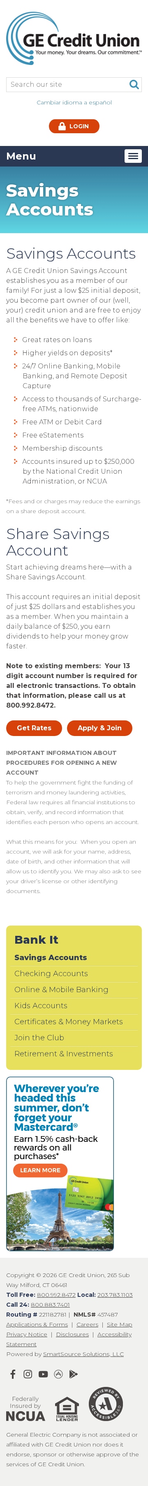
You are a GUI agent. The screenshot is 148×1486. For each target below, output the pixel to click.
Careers (87, 1324)
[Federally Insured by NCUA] (25, 1424)
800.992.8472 (56, 1295)
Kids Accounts (40, 1005)
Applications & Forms (37, 1324)
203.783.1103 (115, 1295)
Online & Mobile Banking (61, 989)
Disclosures (72, 1334)
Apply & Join (100, 728)
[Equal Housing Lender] (63, 1424)
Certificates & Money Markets (68, 1021)
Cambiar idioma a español (74, 102)
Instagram (28, 1374)
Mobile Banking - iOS (58, 1374)
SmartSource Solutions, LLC (83, 1354)
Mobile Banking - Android (73, 1374)
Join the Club (39, 1037)
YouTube (43, 1374)
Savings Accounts (50, 957)
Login (78, 126)
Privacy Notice (26, 1334)
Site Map (119, 1324)
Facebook (12, 1374)
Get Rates (34, 728)
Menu (21, 156)
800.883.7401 (50, 1304)
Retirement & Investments (63, 1053)
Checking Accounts (51, 973)
